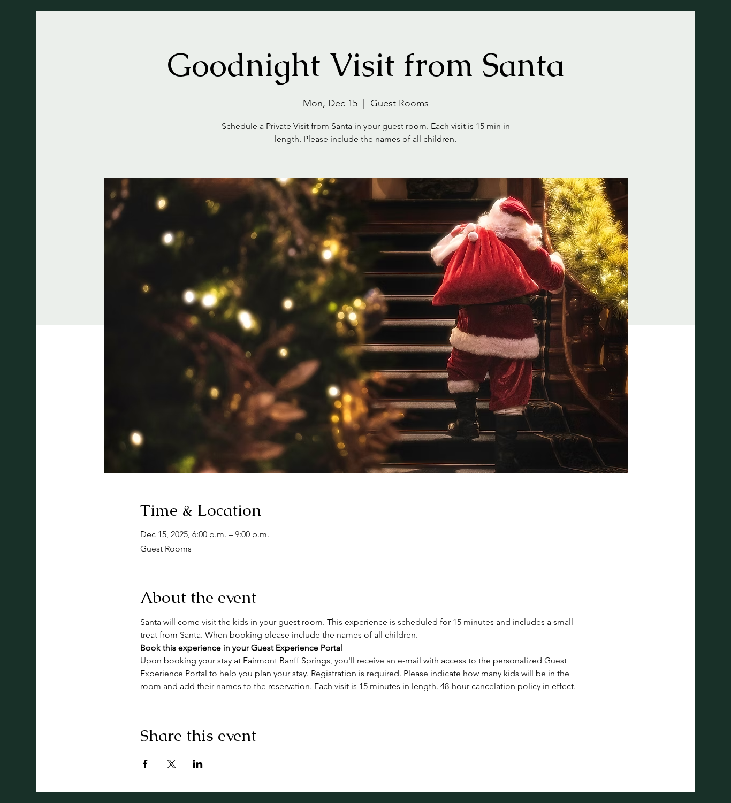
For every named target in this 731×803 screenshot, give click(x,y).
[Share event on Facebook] (145, 764)
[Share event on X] (171, 764)
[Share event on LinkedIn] (198, 764)
